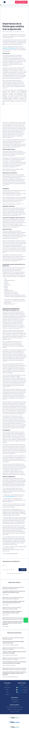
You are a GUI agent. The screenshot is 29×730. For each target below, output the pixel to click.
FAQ (7, 692)
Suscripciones (7, 687)
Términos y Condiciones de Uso (14, 709)
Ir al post (14, 588)
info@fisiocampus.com (15, 699)
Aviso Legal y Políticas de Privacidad (14, 707)
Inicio (7, 685)
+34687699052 (15, 701)
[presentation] (1, 9)
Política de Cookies (14, 711)
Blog (7, 689)
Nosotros (7, 694)
